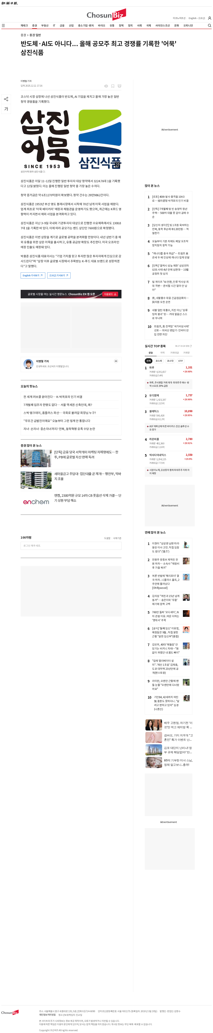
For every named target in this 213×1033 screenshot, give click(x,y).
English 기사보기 (31, 275)
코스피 (159, 360)
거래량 (186, 352)
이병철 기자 (26, 81)
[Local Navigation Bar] (3, 26)
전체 (148, 360)
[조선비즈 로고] (106, 14)
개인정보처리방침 (47, 1014)
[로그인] (210, 18)
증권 (23, 35)
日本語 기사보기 (57, 275)
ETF (181, 360)
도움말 (107, 538)
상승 (151, 352)
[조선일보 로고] (9, 3)
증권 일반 (35, 35)
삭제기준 (117, 538)
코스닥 (170, 360)
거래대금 (174, 352)
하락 (162, 352)
